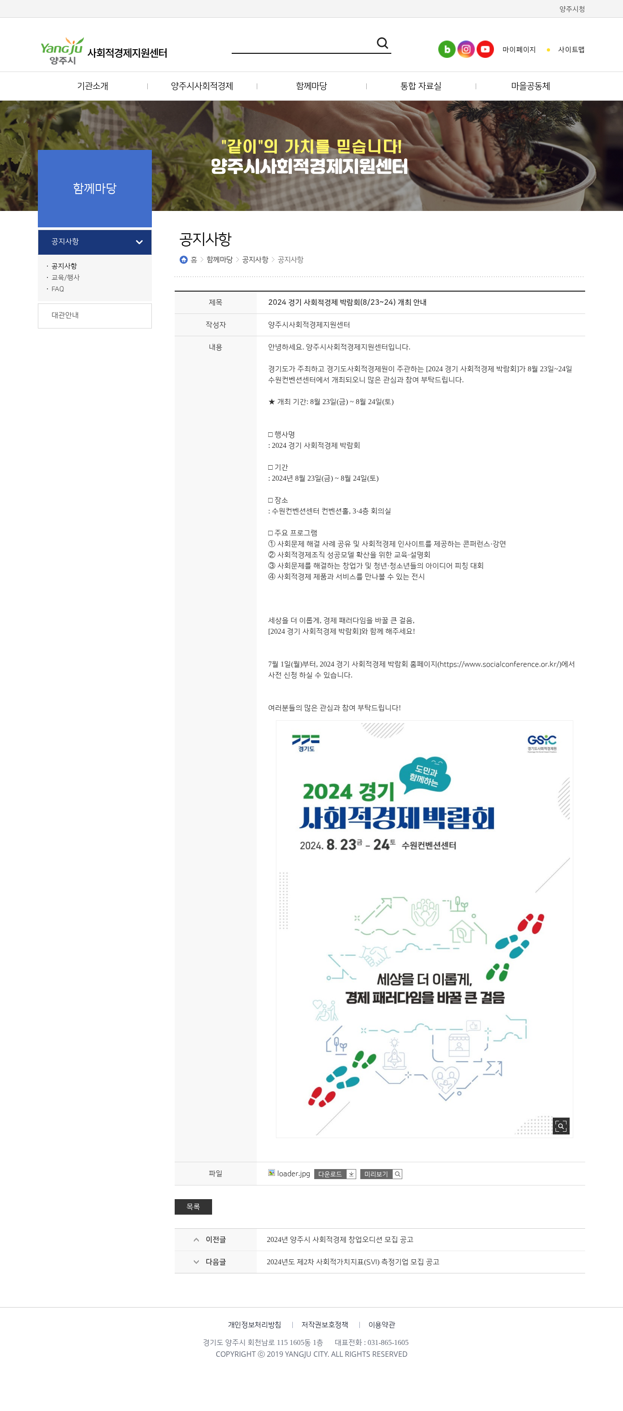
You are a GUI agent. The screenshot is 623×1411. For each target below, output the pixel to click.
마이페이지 (519, 50)
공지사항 (255, 260)
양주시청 (572, 9)
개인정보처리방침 (254, 1325)
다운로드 (330, 1174)
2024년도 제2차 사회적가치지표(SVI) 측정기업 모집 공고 (353, 1262)
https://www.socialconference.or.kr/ (499, 664)
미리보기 (376, 1174)
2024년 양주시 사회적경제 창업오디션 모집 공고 (340, 1240)
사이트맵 (571, 50)
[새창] (447, 55)
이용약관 (382, 1325)
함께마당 (220, 260)
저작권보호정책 (324, 1325)
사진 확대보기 (561, 1126)
